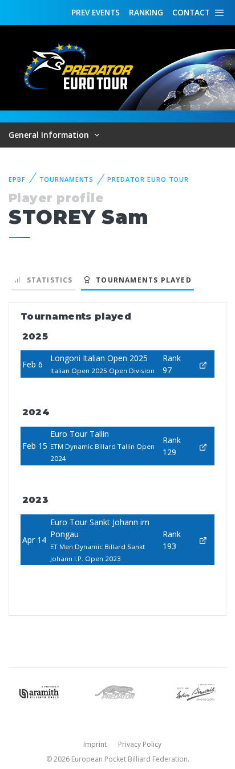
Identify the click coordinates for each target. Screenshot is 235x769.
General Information (50, 134)
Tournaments (66, 179)
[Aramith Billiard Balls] (39, 691)
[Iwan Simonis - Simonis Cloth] (195, 691)
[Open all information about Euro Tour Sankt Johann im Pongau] (203, 539)
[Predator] (117, 691)
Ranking (146, 12)
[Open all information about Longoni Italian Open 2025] (203, 364)
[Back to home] (80, 67)
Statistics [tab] (47, 280)
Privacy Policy (139, 744)
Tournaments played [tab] (141, 280)
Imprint (95, 744)
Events (95, 12)
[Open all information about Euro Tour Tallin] (203, 445)
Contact (191, 12)
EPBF (17, 179)
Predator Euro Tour (148, 179)
